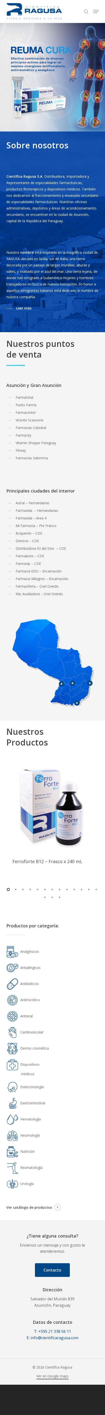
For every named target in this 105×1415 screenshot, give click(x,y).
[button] (96, 11)
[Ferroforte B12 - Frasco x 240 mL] (52, 806)
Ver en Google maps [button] (52, 1376)
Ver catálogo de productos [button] (29, 1207)
